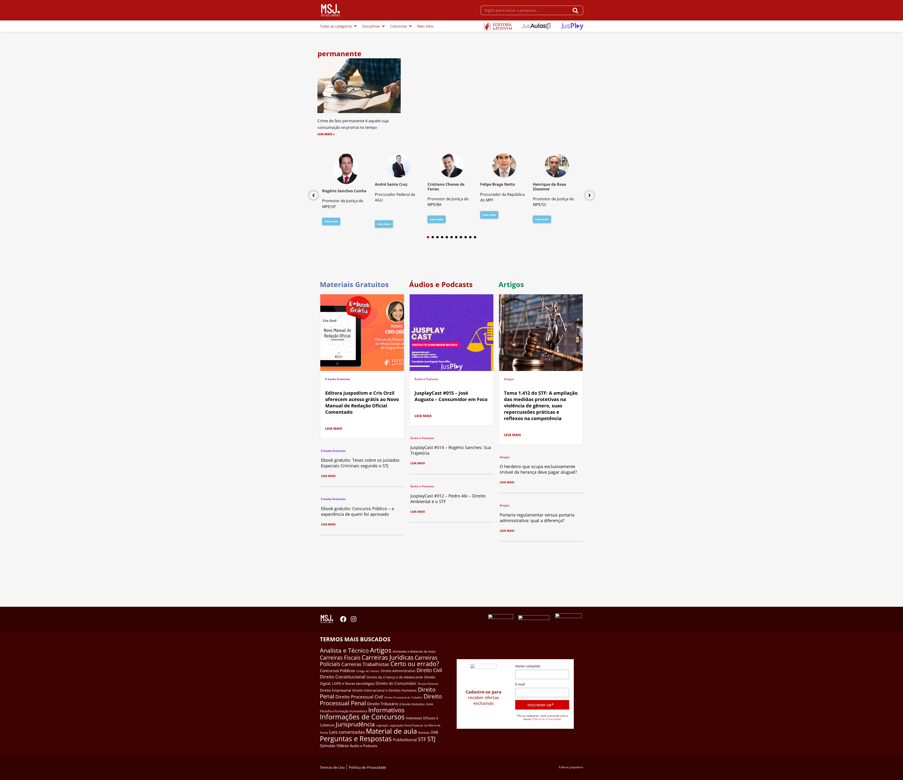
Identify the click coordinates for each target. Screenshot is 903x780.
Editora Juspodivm (571, 767)
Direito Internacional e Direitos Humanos (384, 690)
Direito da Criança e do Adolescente (395, 677)
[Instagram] (353, 619)
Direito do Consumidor (396, 683)
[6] (451, 237)
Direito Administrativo (398, 671)
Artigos (509, 379)
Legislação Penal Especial (406, 725)
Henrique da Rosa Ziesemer (549, 186)
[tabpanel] (346, 190)
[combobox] (525, 10)
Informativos (386, 710)
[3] (437, 237)
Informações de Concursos (362, 716)
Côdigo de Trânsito (368, 671)
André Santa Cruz (391, 184)
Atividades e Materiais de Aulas (414, 651)
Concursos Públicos (337, 670)
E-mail (520, 684)
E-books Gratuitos (337, 379)
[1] (428, 237)
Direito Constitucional (342, 677)
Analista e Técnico (344, 650)
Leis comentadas (347, 732)
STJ (431, 739)
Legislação (382, 725)
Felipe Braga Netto (497, 184)
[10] (470, 237)
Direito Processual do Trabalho (403, 697)
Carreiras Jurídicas (387, 657)
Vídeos (343, 745)
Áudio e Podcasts (426, 379)
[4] (442, 237)
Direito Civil (429, 670)
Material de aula (391, 731)
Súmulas (327, 745)
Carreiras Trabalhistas (365, 664)
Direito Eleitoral (428, 684)
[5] (446, 237)
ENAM (429, 704)
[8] (461, 237)
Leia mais (331, 221)
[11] (475, 237)
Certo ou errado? (414, 663)
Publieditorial (405, 739)
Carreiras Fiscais (340, 657)
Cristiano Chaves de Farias (446, 186)
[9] (465, 237)
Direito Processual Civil (359, 697)
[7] (456, 237)
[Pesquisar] (576, 10)
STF (422, 739)
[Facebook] (343, 619)
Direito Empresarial (335, 690)
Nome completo (527, 666)
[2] (432, 237)
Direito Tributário (382, 703)
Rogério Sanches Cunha (344, 190)
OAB (434, 732)
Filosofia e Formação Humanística (343, 711)
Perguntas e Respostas (356, 738)
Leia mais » (326, 134)
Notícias (423, 732)
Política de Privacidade (546, 719)
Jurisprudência (355, 724)
